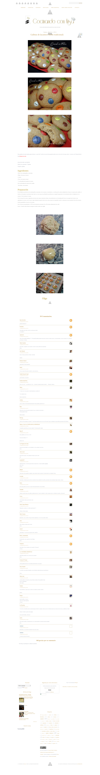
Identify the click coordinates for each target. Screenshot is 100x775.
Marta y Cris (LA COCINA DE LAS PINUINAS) (30, 424)
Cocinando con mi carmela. (24, 718)
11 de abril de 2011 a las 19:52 (24, 453)
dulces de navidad (56, 720)
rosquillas (42, 741)
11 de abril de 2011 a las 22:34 (24, 515)
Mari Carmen (22, 514)
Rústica (20, 704)
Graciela (21, 476)
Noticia (43, 733)
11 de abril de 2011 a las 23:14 (24, 545)
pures (47, 739)
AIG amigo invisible (43, 714)
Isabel (21, 367)
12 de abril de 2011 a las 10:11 (24, 597)
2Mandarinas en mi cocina (23, 711)
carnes (42, 719)
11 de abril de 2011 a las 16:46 (24, 369)
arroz (50, 714)
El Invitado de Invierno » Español (25, 694)
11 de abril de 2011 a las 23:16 (24, 553)
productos (57, 737)
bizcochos (42, 716)
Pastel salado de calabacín (28, 698)
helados (41, 727)
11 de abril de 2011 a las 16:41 (24, 362)
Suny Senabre (22, 566)
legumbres (46, 729)
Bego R (21, 431)
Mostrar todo (35, 721)
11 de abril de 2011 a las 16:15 (24, 336)
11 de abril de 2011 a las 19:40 (24, 445)
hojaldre (45, 727)
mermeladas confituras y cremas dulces (48, 731)
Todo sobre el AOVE (22, 719)
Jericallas (25, 705)
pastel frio (44, 735)
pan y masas (49, 733)
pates (53, 735)
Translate (25, 687)
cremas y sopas (48, 720)
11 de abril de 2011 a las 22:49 (24, 522)
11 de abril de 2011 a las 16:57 (24, 382)
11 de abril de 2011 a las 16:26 (24, 352)
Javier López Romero (24, 504)
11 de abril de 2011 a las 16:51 (24, 375)
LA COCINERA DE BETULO (26, 551)
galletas (56, 725)
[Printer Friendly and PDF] (50, 304)
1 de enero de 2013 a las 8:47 (24, 634)
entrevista (47, 725)
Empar (21, 595)
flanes (52, 725)
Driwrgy (21, 417)
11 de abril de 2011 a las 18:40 (24, 419)
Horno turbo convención (53, 727)
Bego (21, 406)
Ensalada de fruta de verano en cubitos (25, 695)
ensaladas (50, 723)
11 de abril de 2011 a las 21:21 (24, 497)
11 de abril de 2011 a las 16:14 (24, 328)
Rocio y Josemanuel (24, 535)
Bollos (49, 716)
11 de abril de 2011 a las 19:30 (24, 432)
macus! (21, 529)
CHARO (21, 489)
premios (52, 737)
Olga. (25, 763)
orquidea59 (22, 460)
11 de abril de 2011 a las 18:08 (24, 401)
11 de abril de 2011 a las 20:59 (24, 491)
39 (80, 34)
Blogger (76, 682)
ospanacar (22, 334)
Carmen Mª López (23, 560)
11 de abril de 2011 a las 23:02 (24, 530)
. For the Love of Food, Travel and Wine (26, 697)
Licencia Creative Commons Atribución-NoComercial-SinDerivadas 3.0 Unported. (48, 752)
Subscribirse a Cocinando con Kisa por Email (70, 686)
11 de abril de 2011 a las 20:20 (24, 477)
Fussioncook (30, 7)
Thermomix (23, 7)
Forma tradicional (55, 7)
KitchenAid (38, 7)
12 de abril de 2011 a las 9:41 (24, 587)
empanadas (44, 723)
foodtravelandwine (23, 380)
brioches (55, 716)
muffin (58, 731)
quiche (55, 739)
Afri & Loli (22, 452)
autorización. (79, 763)
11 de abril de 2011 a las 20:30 (24, 484)
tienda (55, 741)
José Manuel (22, 351)
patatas (49, 735)
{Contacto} (77, 7)
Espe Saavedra (23, 320)
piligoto (21, 469)
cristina (21, 400)
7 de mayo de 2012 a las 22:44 (24, 627)
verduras (49, 743)
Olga (58, 754)
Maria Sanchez (23, 343)
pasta (58, 733)
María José (22, 576)
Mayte (21, 387)
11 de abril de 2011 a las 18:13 (24, 408)
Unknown (22, 543)
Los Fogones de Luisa (24, 443)
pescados (57, 735)
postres (48, 737)
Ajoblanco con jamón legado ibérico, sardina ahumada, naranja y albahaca (29, 713)
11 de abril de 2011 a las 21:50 (24, 506)
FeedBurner (52, 692)
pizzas (44, 737)
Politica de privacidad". (52, 756)
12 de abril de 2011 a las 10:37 (24, 606)
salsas (47, 741)
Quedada (50, 739)
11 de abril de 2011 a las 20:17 (24, 471)
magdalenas (51, 729)
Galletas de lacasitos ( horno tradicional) (47, 34)
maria (21, 617)
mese (21, 520)
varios (45, 743)
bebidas (55, 714)
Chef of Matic (46, 7)
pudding (43, 739)
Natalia (21, 586)
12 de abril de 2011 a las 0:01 (24, 568)
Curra (21, 496)
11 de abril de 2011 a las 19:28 (24, 426)
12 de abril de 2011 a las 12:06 (24, 619)
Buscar (80, 3)
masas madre (57, 729)
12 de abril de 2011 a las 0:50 (24, 577)
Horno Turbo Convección (67, 7)
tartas (50, 741)
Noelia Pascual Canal (24, 374)
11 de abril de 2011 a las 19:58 (24, 461)
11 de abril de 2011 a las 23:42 (24, 561)
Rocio (21, 483)
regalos (58, 739)
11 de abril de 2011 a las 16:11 (24, 321)
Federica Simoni (23, 360)
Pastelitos (22, 326)
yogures (54, 743)
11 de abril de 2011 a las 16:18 (24, 344)
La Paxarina (22, 605)
